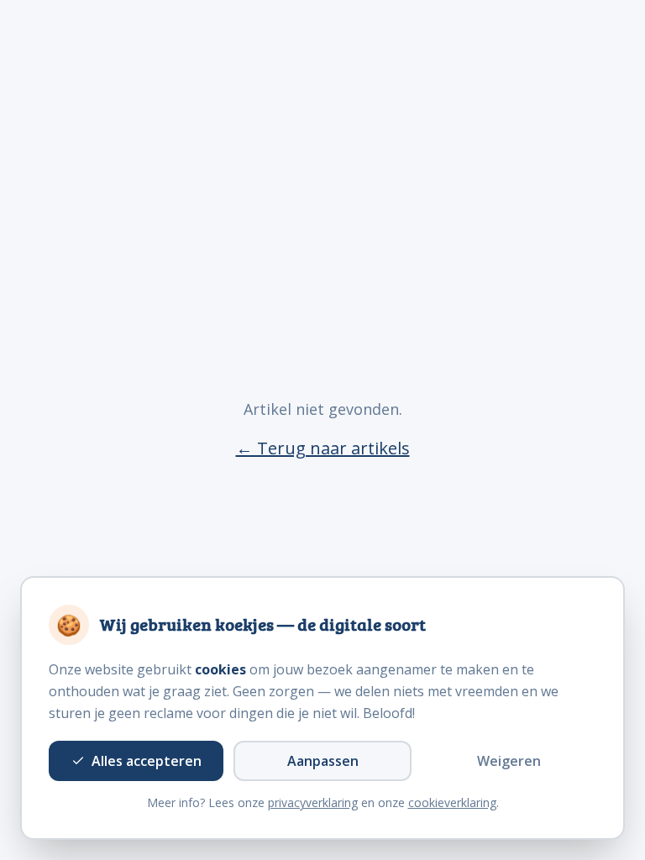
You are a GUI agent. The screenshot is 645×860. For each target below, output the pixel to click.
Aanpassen (323, 761)
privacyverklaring (313, 802)
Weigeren (509, 761)
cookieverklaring (452, 802)
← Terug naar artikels (323, 448)
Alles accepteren (147, 761)
